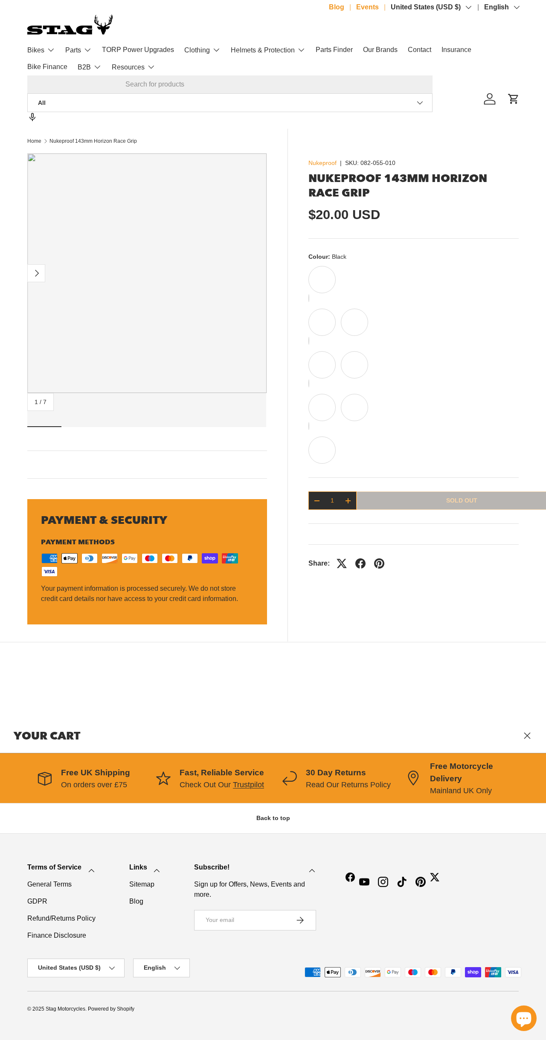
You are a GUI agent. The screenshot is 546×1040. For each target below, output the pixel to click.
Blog (336, 7)
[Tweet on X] (341, 563)
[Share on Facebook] (360, 563)
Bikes (35, 50)
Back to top (273, 818)
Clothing (197, 50)
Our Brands (380, 49)
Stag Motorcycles (65, 1009)
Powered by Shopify (111, 1009)
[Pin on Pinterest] (379, 563)
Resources (128, 67)
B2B (84, 67)
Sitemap (141, 884)
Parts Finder (334, 49)
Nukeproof (322, 162)
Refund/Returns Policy (61, 918)
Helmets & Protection (263, 50)
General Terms (49, 884)
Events (367, 7)
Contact (419, 49)
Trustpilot (248, 784)
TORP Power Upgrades (138, 49)
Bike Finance (47, 66)
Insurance (456, 49)
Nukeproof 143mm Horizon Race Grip (93, 141)
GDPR (37, 901)
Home (34, 141)
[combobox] (230, 84)
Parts (73, 50)
